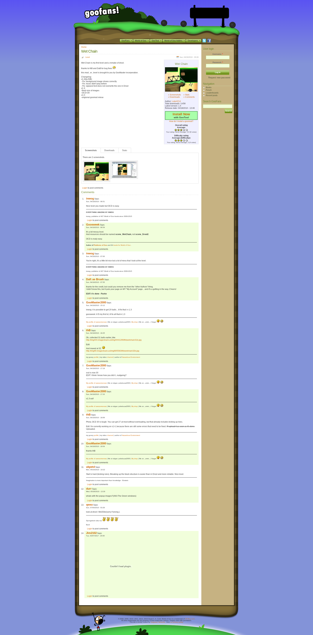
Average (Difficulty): (181, 138)
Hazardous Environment (131, 357)
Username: (217, 54)
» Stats (186, 95)
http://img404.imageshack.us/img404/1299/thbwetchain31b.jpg (114, 340)
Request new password (219, 77)
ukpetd (90, 466)
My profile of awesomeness (96, 322)
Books (208, 87)
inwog (90, 198)
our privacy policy (176, 622)
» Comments (189, 97)
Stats (124, 150)
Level (87, 57)
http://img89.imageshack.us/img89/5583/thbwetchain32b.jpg (112, 351)
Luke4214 (176, 101)
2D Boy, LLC (190, 619)
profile (96, 357)
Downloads (109, 150)
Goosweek (92, 224)
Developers (193, 41)
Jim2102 (91, 533)
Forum (209, 90)
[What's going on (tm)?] (181, 79)
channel (110, 357)
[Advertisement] (209, 13)
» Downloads (174, 97)
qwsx (89, 504)
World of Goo (140, 41)
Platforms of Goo (100, 245)
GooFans (125, 41)
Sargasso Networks (158, 622)
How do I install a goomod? (181, 121)
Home (84, 47)
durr (89, 488)
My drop (135, 322)
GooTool (155, 41)
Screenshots (91, 150)
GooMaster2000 (96, 302)
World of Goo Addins (173, 41)
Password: (218, 62)
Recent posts (211, 95)
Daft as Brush (95, 279)
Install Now (181, 114)
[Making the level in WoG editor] (124, 163)
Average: (181, 127)
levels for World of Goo (122, 245)
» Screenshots (174, 95)
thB (88, 330)
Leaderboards (212, 93)
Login (84, 188)
